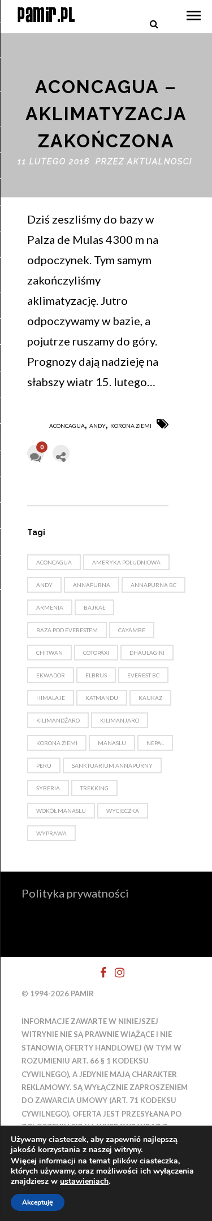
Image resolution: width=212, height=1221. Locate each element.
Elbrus (96, 675)
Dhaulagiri (147, 652)
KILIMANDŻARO (58, 720)
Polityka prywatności (75, 893)
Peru (43, 765)
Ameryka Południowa (126, 562)
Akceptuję (37, 1202)
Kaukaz (150, 697)
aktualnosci (159, 161)
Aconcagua (67, 425)
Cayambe (131, 630)
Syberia (48, 788)
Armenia (49, 607)
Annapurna (91, 584)
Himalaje (50, 697)
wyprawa (51, 833)
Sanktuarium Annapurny (112, 765)
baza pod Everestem (67, 630)
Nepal (155, 742)
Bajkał (94, 607)
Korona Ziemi (131, 425)
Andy (97, 425)
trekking (94, 788)
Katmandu (101, 697)
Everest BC (143, 675)
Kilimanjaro (119, 720)
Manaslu (112, 742)
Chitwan (49, 652)
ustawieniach (84, 1181)
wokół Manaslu (61, 810)
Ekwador (50, 675)
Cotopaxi (96, 652)
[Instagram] (114, 972)
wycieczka (122, 810)
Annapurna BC (153, 584)
